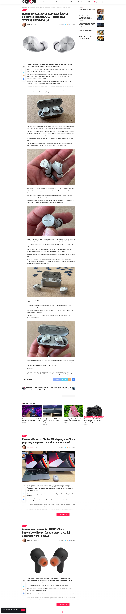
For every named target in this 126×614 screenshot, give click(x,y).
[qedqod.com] (29, 2)
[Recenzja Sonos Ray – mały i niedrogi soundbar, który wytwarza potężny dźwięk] (100, 25)
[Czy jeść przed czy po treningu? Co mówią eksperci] (100, 32)
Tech (24, 10)
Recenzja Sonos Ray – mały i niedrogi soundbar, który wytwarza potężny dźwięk (87, 25)
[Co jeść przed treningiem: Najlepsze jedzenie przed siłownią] (100, 38)
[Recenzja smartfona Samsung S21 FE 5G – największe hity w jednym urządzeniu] (32, 411)
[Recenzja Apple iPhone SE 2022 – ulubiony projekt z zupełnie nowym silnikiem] (73, 411)
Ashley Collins (30, 24)
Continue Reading (63, 514)
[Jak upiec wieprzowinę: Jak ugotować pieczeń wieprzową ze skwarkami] (100, 11)
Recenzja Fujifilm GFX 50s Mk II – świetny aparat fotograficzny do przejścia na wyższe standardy (93, 420)
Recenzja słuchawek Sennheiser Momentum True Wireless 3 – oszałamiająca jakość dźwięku (86, 17)
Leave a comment (69, 395)
